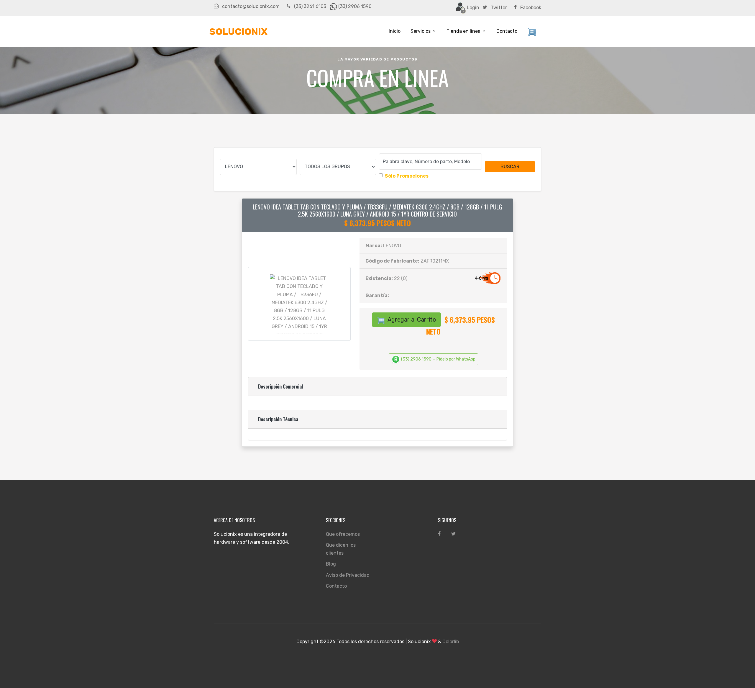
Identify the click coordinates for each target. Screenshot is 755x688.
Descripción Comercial (280, 386)
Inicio (395, 31)
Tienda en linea (463, 31)
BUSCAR (509, 166)
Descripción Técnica (278, 419)
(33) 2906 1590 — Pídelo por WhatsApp (437, 358)
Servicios (421, 31)
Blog (331, 564)
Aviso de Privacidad (348, 575)
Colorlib (450, 641)
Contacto (506, 31)
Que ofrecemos (343, 534)
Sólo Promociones (407, 176)
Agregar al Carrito (411, 319)
